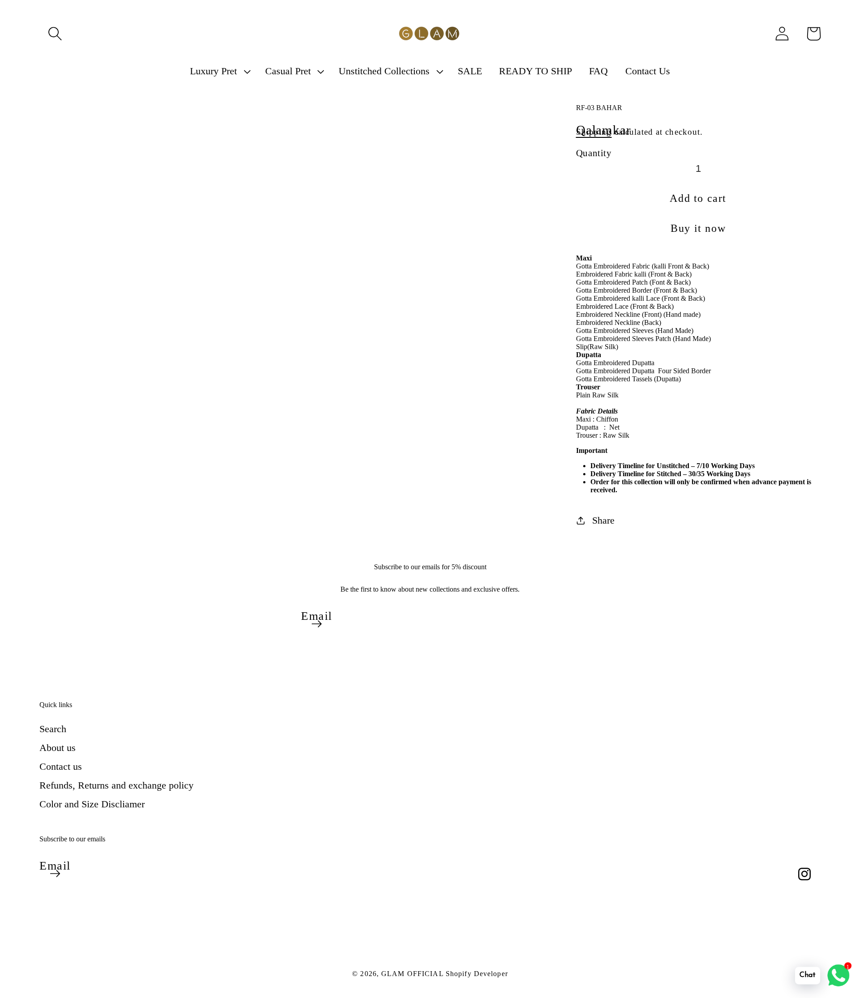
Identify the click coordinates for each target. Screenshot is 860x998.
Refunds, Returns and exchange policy (116, 785)
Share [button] (603, 520)
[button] (55, 33)
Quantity (594, 153)
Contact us (60, 766)
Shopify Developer (477, 973)
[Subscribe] (316, 624)
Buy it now (698, 228)
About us (57, 747)
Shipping (594, 131)
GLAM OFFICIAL (413, 973)
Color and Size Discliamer (92, 804)
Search (52, 728)
